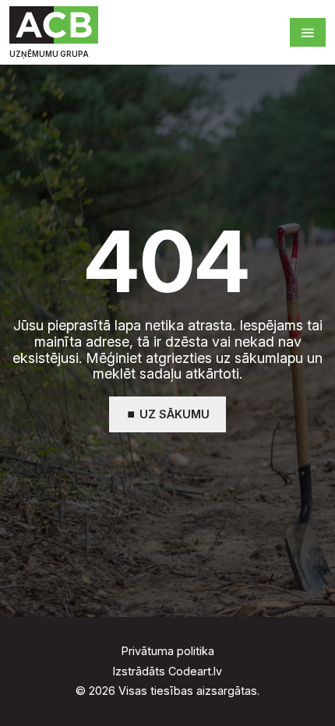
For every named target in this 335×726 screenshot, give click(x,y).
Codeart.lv (195, 671)
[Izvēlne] (308, 32)
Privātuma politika (168, 651)
